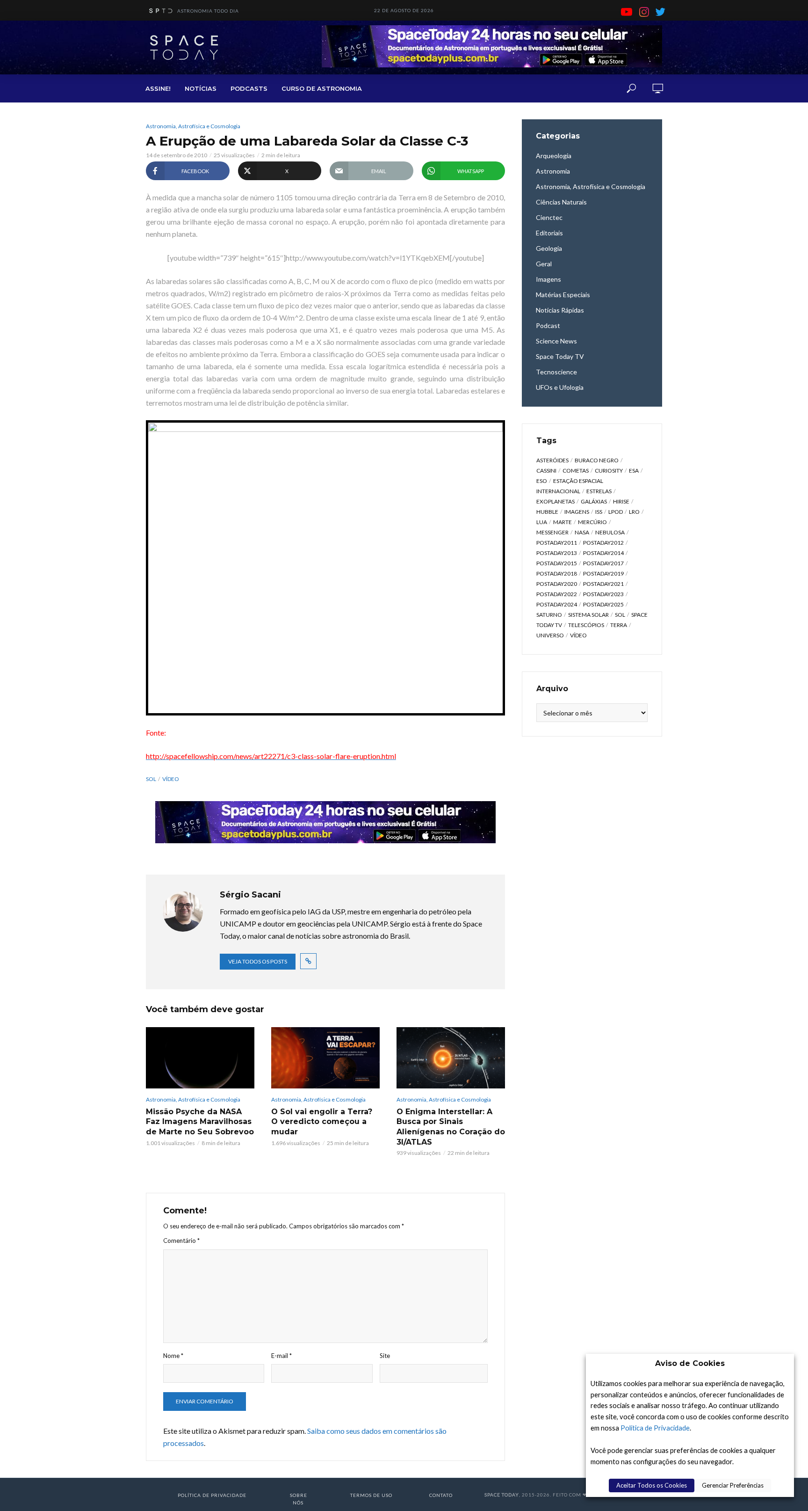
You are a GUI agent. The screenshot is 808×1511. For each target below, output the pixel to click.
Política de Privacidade (655, 1428)
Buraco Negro (597, 460)
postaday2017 (603, 563)
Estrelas (599, 491)
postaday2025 (603, 604)
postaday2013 (556, 552)
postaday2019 (603, 573)
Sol (151, 778)
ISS (598, 511)
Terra (618, 624)
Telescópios (586, 624)
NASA (582, 532)
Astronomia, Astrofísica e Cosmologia (193, 126)
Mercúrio (592, 522)
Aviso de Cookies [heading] (690, 1363)
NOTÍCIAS (200, 88)
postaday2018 (556, 573)
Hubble (547, 511)
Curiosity (609, 470)
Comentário (181, 1240)
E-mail (281, 1355)
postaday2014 (603, 552)
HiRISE (621, 501)
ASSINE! (158, 88)
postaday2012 (603, 542)
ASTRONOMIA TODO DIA (208, 11)
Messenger (552, 532)
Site (385, 1355)
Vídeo (170, 778)
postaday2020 (556, 583)
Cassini (546, 470)
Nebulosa (610, 532)
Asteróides (552, 460)
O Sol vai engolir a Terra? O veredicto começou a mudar (321, 1121)
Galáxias (594, 501)
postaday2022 (556, 594)
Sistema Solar (588, 614)
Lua (541, 522)
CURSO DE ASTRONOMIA (321, 88)
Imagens (576, 511)
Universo (550, 635)
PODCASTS (249, 88)
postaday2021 (603, 583)
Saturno (549, 614)
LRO (634, 511)
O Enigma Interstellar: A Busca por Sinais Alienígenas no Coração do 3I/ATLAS (451, 1126)
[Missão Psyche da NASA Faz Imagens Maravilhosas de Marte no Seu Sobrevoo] (200, 1057)
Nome (173, 1355)
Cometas (576, 470)
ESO (541, 480)
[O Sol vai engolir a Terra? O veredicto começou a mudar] (325, 1057)
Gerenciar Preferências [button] (733, 1485)
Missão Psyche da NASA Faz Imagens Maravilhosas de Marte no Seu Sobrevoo (200, 1121)
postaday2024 (556, 604)
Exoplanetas (555, 501)
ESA (634, 470)
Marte (562, 522)
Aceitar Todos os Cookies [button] (651, 1485)
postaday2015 (556, 563)
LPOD (615, 511)
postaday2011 (556, 542)
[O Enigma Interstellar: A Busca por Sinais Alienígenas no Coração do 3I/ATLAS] (451, 1057)
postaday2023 (603, 594)
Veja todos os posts (257, 961)
